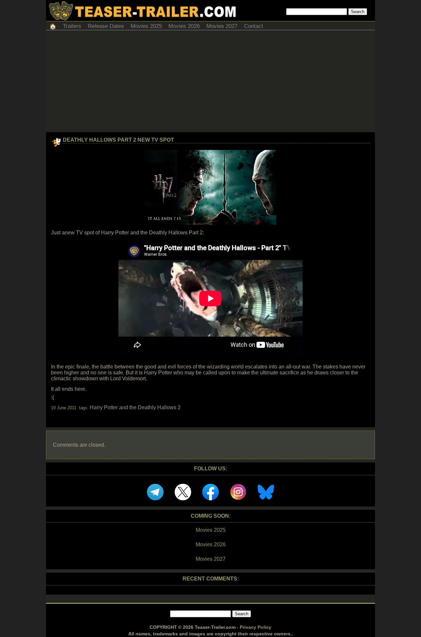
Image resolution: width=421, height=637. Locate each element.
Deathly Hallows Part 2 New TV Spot (118, 140)
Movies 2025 (146, 26)
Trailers (72, 26)
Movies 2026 (184, 26)
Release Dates (106, 26)
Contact (253, 26)
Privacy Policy (255, 627)
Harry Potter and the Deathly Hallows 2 (135, 407)
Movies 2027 (221, 26)
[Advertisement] (210, 83)
